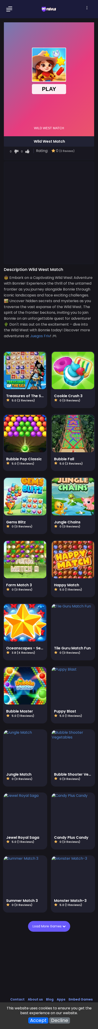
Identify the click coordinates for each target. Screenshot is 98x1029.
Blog (50, 999)
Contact (17, 999)
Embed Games (81, 999)
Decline (59, 1020)
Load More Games (47, 926)
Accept (38, 1020)
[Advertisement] (49, 213)
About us (35, 999)
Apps (61, 999)
